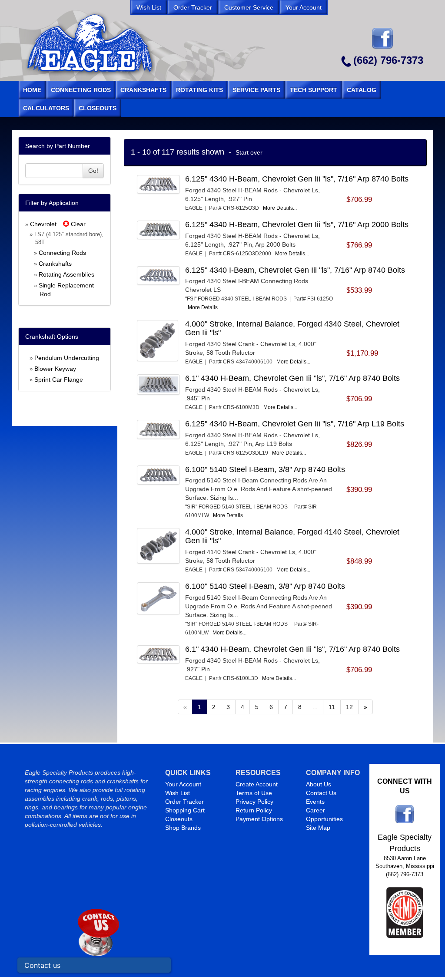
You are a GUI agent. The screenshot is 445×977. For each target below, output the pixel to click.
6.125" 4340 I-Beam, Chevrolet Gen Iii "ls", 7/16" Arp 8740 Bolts (295, 270)
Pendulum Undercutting (66, 357)
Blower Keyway (55, 368)
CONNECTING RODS (81, 89)
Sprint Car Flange (58, 379)
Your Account (183, 784)
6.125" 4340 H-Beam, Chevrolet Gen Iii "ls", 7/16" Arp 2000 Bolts (296, 224)
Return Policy (254, 810)
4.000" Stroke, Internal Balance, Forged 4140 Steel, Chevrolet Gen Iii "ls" (292, 536)
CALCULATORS (46, 108)
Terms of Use (254, 792)
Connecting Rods (62, 252)
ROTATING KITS (199, 89)
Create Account (257, 784)
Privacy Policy (254, 801)
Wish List (177, 792)
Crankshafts (55, 263)
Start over (249, 152)
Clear (77, 224)
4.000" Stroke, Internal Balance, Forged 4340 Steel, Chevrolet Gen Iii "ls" (292, 328)
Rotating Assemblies (66, 274)
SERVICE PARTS (256, 89)
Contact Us (321, 792)
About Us (318, 784)
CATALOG (361, 89)
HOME (32, 89)
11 (332, 706)
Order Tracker (184, 801)
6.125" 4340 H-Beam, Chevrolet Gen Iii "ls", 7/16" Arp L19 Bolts (294, 423)
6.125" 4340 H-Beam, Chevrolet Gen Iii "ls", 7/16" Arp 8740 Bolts (296, 179)
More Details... (280, 208)
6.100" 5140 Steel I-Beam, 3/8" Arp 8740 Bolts (265, 469)
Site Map (318, 827)
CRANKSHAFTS (143, 89)
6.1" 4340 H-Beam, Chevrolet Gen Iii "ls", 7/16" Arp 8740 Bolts (292, 378)
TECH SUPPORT (313, 89)
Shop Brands (183, 827)
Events (315, 801)
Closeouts (179, 818)
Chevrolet (43, 224)
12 (349, 706)
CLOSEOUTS (97, 108)
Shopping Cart (185, 810)
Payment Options (259, 818)
